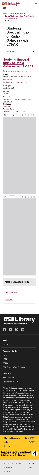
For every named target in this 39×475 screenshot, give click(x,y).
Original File (7, 106)
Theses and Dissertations (17, 13)
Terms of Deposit (9, 378)
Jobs (6, 442)
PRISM (5, 363)
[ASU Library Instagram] (17, 329)
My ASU (32, 442)
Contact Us (7, 344)
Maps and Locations (12, 438)
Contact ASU (30, 438)
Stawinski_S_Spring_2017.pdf (16, 71)
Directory (7, 446)
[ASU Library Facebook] (5, 329)
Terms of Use (30, 463)
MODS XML (9, 300)
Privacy (7, 471)
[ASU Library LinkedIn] (23, 329)
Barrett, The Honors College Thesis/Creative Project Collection (19, 17)
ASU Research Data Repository (14, 367)
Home (5, 355)
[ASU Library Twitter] (11, 329)
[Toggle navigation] (36, 3)
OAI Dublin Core (11, 292)
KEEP (4, 8)
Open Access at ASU (10, 382)
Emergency (30, 467)
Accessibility (8, 467)
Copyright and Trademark (13, 463)
